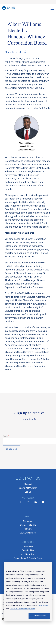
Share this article (13, 52)
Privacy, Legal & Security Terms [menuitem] (28, 558)
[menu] (52, 8)
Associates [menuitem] (28, 546)
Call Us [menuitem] (28, 492)
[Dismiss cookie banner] (49, 566)
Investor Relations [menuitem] (28, 525)
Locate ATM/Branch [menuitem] (28, 488)
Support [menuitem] (28, 484)
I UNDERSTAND (39, 615)
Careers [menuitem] (28, 529)
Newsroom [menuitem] (28, 521)
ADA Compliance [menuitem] (28, 533)
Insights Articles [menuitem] (28, 554)
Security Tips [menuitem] (28, 550)
